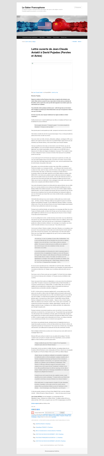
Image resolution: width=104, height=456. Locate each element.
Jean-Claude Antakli (38, 92)
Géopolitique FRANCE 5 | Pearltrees (44, 427)
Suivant (80, 41)
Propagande (62, 415)
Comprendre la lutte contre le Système (63, 414)
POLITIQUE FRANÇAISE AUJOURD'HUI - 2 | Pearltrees (49, 437)
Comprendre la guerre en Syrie (49, 414)
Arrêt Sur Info (55, 92)
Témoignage (33, 417)
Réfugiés (67, 415)
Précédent (74, 41)
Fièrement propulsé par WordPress (52, 451)
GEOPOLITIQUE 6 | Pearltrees (43, 423)
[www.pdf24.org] (32, 412)
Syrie (70, 415)
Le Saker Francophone (33, 7)
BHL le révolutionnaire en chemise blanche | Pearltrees (48, 430)
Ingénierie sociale (52, 415)
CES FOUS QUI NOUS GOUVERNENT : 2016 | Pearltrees (50, 434)
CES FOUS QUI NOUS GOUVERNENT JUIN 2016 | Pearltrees (51, 441)
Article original (35, 403)
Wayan (34, 41)
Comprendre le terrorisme (36, 415)
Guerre (47, 415)
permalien (54, 417)
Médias (57, 415)
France (43, 415)
